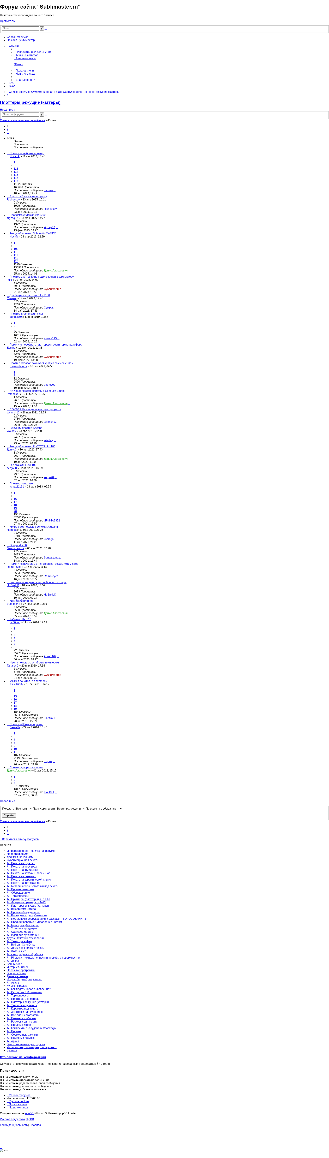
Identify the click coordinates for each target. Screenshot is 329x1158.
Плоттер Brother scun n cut (26, 313)
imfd (9, 279)
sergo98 (12, 468)
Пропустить (7, 21)
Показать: (8, 808)
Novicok (15, 156)
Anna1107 (50, 656)
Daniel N (15, 727)
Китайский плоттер (21, 600)
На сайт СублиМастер (21, 40)
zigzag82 (12, 218)
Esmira (11, 347)
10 (15, 748)
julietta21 (49, 718)
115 (16, 174)
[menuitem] (32, 52)
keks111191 (17, 486)
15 (15, 696)
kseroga (12, 529)
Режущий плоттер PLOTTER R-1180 (32, 446)
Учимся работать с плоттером (28, 681)
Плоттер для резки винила (26, 767)
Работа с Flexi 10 (20, 619)
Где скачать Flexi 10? (23, 465)
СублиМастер (52, 289)
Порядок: (92, 808)
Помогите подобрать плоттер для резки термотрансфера (46, 344)
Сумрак (11, 298)
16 (15, 498)
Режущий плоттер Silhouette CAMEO (33, 233)
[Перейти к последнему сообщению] (54, 190)
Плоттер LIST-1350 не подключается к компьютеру (42, 276)
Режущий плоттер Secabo (26, 427)
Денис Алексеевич (56, 270)
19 (15, 508)
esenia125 (50, 338)
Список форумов (17, 36)
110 (16, 252)
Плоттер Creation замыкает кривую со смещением (41, 363)
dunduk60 (16, 316)
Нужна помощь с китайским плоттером (34, 662)
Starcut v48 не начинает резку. (28, 196)
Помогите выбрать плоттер (27, 153)
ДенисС (12, 449)
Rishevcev (13, 199)
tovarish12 (13, 412)
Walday (11, 431)
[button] (8, 132)
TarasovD (13, 665)
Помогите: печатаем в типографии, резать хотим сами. (44, 563)
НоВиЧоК (13, 585)
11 (15, 752)
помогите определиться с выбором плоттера (38, 582)
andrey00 (49, 384)
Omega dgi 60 (18, 545)
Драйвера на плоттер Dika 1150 (30, 295)
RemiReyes (14, 566)
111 (16, 255)
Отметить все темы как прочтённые (22, 120)
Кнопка (48, 190)
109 (16, 248)
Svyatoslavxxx (18, 366)
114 (16, 171)
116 (16, 177)
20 (15, 511)
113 (16, 168)
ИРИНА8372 (52, 520)
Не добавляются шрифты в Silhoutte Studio (37, 390)
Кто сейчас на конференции (23, 1057)
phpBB (29, 1113)
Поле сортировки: (44, 808)
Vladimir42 (13, 603)
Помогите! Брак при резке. (26, 724)
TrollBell (49, 792)
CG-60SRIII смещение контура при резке (35, 409)
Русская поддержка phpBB (17, 1119)
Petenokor (13, 394)
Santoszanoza (15, 548)
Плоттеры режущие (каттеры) (30, 102)
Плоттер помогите (21, 483)
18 (15, 505)
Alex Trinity (16, 684)
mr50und (15, 622)
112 (16, 258)
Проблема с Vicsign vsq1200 (28, 214)
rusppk (48, 761)
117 (16, 181)
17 (15, 502)
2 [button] (7, 129)
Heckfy (14, 236)
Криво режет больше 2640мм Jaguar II (34, 526)
